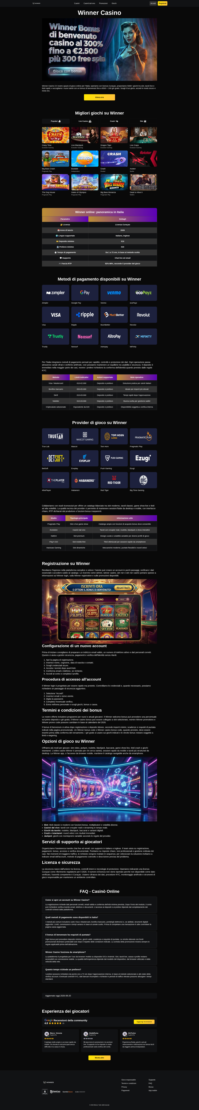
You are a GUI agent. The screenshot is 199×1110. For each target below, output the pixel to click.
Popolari (54, 121)
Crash (112, 121)
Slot (141, 121)
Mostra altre (99, 1058)
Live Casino (83, 121)
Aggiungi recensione (144, 1022)
